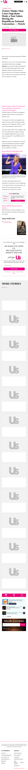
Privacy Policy (17, 755)
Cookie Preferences (18, 759)
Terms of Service (18, 753)
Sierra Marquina (6, 27)
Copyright (16, 757)
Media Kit (3, 761)
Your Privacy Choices (16, 762)
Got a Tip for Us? (5, 757)
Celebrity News (6, 8)
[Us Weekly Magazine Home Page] (5, 1)
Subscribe (18, 1)
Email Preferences (5, 759)
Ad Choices (16, 765)
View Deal (18, 200)
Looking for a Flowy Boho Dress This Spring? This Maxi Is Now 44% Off (17, 197)
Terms (18, 271)
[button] (24, 1)
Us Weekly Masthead (6, 755)
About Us (3, 753)
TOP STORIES (13, 30)
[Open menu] (1, 1)
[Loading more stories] (14, 298)
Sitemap (3, 763)
